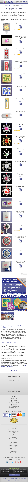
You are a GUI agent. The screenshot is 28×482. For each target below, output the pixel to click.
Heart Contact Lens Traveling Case (20, 262)
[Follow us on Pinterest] (18, 462)
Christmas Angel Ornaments (20, 149)
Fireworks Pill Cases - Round (20, 249)
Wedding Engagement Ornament (21, 174)
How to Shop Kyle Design (14, 431)
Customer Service (14, 444)
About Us (14, 428)
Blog (14, 434)
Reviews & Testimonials (14, 430)
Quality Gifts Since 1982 (14, 380)
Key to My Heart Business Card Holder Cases (21, 199)
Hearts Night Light (20, 23)
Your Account (14, 451)
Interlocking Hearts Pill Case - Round (20, 237)
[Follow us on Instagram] (7, 462)
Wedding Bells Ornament (20, 161)
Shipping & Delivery (13, 448)
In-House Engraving (14, 387)
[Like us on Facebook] (10, 462)
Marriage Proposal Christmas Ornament (20, 124)
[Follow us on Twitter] (12, 462)
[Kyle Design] (8, 1)
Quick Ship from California (14, 391)
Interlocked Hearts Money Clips (21, 62)
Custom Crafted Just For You (14, 384)
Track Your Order (14, 452)
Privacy (14, 437)
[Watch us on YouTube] (21, 462)
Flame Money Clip (20, 48)
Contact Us (14, 447)
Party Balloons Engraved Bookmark (20, 99)
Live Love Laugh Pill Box (20, 73)
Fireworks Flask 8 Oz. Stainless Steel (20, 212)
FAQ (14, 432)
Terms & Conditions (14, 438)
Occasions (11, 5)
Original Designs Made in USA (14, 376)
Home (6, 5)
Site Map (14, 435)
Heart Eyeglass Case (20, 111)
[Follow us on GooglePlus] (15, 462)
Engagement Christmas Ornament (20, 137)
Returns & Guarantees (14, 445)
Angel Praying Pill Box (21, 86)
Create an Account (14, 450)
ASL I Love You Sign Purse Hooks (21, 224)
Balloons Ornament (20, 186)
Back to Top (14, 370)
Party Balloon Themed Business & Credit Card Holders (20, 37)
